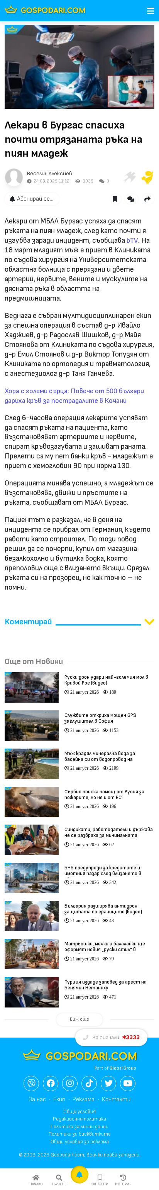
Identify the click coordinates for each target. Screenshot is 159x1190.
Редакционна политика (79, 1119)
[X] (108, 1083)
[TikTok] (89, 1083)
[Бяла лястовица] (129, 177)
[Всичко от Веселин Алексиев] (14, 177)
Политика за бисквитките (80, 1134)
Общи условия (79, 1112)
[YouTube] (127, 1083)
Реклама (84, 1099)
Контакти (116, 1099)
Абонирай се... (35, 199)
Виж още (79, 1019)
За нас (37, 1099)
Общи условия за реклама (80, 1142)
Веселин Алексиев (49, 173)
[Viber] (31, 1083)
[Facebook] (50, 1083)
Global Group (123, 1068)
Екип (59, 1099)
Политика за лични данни (79, 1127)
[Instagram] (70, 1083)
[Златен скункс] (147, 177)
